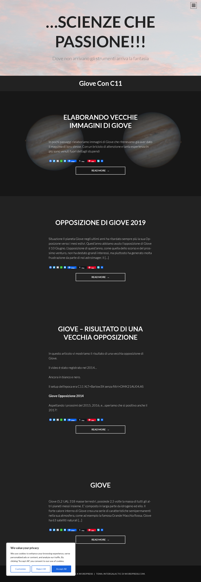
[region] (40, 559)
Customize (20, 569)
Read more (103, 172)
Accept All (61, 569)
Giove (100, 485)
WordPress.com (135, 573)
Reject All (41, 569)
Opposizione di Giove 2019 (100, 222)
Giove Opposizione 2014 (66, 396)
